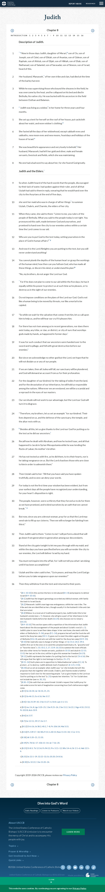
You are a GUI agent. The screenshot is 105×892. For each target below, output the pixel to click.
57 (37, 743)
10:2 (43, 647)
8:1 (23, 593)
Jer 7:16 (52, 743)
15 (78, 35)
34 (68, 732)
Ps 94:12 (46, 748)
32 (45, 756)
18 (38, 732)
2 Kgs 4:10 (78, 707)
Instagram (87, 867)
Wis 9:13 (44, 732)
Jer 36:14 (39, 691)
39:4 (82, 642)
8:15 (24, 662)
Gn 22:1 (30, 756)
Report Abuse (75, 4)
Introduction (19, 35)
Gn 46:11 (30, 696)
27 (68, 659)
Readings (90, 3)
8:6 (23, 715)
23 (48, 691)
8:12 (24, 656)
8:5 (23, 707)
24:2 (77, 642)
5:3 (66, 702)
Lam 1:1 (60, 702)
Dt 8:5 (30, 748)
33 (39, 647)
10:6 (32, 639)
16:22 (23, 622)
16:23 (58, 647)
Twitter (63, 867)
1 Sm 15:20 (41, 762)
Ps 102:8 (24, 710)
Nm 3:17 (46, 696)
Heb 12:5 (85, 748)
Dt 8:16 (59, 756)
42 (38, 702)
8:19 (24, 743)
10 (57, 35)
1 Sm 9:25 (50, 707)
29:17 (37, 721)
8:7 (23, 721)
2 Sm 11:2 (63, 707)
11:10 (40, 737)
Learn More (73, 832)
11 (61, 35)
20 (58, 743)
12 (65, 35)
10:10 (28, 593)
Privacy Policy (70, 775)
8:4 (23, 613)
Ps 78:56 (31, 743)
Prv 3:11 (54, 748)
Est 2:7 (44, 721)
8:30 (24, 682)
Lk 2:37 (29, 715)
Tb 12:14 (37, 748)
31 (44, 679)
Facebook (69, 867)
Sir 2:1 (75, 748)
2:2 (79, 662)
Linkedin (81, 867)
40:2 (44, 726)
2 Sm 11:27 (44, 702)
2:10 (77, 665)
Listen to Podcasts (50, 810)
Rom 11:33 (61, 732)
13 (70, 35)
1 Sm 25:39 (31, 702)
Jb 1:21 (71, 665)
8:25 (24, 748)
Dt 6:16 (81, 656)
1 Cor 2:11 (75, 732)
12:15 (83, 650)
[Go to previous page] (13, 30)
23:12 (87, 707)
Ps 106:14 (55, 726)
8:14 (24, 732)
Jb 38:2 (38, 726)
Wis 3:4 (66, 748)
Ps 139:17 (31, 732)
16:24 (55, 619)
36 (42, 633)
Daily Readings (31, 810)
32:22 (40, 756)
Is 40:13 (52, 732)
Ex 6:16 (38, 696)
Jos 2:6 (29, 707)
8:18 (24, 737)
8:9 (27, 595)
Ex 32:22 (31, 762)
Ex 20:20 (51, 756)
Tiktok (93, 867)
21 (45, 691)
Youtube (75, 867)
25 (64, 659)
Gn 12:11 (30, 721)
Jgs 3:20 (38, 707)
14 (74, 35)
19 (36, 756)
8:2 (23, 604)
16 (82, 35)
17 (49, 647)
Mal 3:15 (65, 726)
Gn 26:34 (30, 691)
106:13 (42, 743)
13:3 (22, 653)
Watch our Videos (71, 810)
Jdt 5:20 (30, 737)
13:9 (53, 647)
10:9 (82, 639)
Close (52, 879)
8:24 (24, 668)
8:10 (24, 642)
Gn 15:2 (70, 642)
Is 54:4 (53, 702)
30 (41, 679)
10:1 (45, 636)
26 (57, 707)
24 (48, 762)
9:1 (51, 633)
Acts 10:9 (33, 710)
